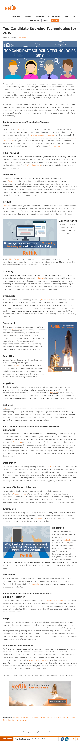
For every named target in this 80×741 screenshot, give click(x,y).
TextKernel (12, 181)
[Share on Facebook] (62, 739)
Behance (6, 409)
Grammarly (39, 518)
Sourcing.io (17, 330)
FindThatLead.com (32, 165)
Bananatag (17, 442)
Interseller (35, 584)
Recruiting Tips (27, 717)
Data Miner (49, 467)
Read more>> (54, 146)
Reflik (40, 8)
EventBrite (45, 300)
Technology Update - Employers (62, 717)
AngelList (54, 393)
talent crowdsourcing (38, 660)
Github (6, 206)
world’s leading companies (42, 135)
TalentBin (17, 365)
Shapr (35, 628)
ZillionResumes (15, 259)
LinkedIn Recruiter (55, 601)
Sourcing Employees (41, 717)
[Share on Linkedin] (67, 739)
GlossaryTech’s (19, 494)
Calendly (41, 278)
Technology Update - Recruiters (15, 720)
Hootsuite (67, 540)
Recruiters (16, 717)
